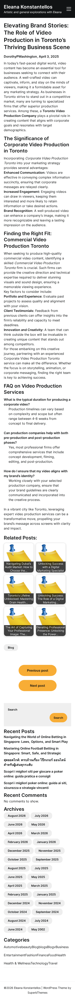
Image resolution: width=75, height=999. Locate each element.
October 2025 (17, 859)
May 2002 (38, 929)
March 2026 (39, 833)
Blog (11, 647)
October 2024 (17, 912)
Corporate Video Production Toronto (32, 358)
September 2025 (47, 859)
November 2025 (50, 850)
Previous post (37, 670)
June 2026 (15, 824)
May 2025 (38, 877)
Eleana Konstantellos (28, 7)
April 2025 (15, 885)
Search (12, 709)
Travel (52, 963)
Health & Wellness (17, 963)
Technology (39, 963)
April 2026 (15, 833)
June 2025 (15, 877)
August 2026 (17, 815)
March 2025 (39, 885)
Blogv (51, 947)
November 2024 (50, 903)
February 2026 (18, 842)
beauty (26, 947)
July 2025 (41, 868)
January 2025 (46, 894)
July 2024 (41, 920)
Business (62, 947)
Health (61, 955)
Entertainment (14, 955)
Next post (37, 686)
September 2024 (47, 912)
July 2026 (41, 815)
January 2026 (46, 842)
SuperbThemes (37, 992)
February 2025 (18, 894)
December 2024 (19, 903)
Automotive (12, 947)
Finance (42, 955)
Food (52, 955)
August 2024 (17, 920)
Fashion (31, 955)
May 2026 (38, 824)
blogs (43, 947)
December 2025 (19, 850)
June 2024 (15, 929)
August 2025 (17, 868)
